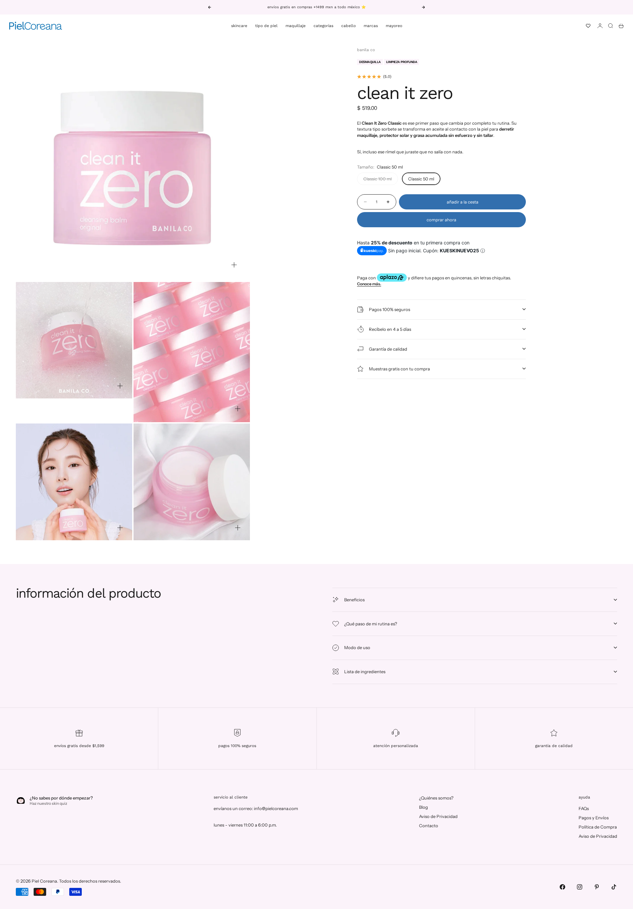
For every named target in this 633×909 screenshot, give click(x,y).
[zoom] (234, 264)
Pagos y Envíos (594, 817)
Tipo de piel (266, 25)
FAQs (584, 808)
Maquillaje (296, 25)
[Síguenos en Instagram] (579, 887)
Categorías (323, 25)
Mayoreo (394, 25)
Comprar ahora (441, 219)
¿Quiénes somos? (436, 797)
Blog (423, 807)
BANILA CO (366, 49)
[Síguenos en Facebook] (562, 887)
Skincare (239, 25)
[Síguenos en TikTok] (614, 887)
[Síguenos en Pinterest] (596, 887)
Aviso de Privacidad (438, 816)
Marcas (371, 25)
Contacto (428, 825)
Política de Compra (598, 827)
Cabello (348, 25)
